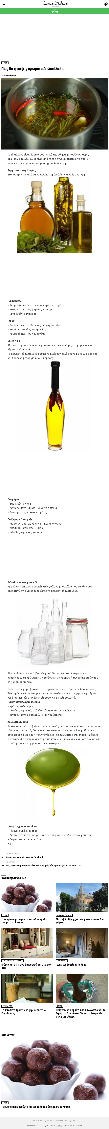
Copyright (44, 1125)
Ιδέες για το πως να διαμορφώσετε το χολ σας (26, 966)
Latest (54, 12)
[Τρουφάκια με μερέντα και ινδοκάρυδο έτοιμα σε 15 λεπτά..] (27, 897)
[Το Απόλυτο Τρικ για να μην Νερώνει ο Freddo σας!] (27, 988)
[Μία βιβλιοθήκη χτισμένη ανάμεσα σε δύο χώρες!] (82, 897)
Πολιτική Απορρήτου (73, 1125)
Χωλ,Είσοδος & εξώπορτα (12, 961)
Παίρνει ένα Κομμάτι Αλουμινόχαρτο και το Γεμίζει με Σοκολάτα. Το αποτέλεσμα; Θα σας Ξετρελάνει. (81, 1013)
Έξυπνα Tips (7, 1006)
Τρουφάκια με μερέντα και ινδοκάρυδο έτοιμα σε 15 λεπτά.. (24, 920)
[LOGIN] (106, 4)
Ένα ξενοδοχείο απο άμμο (71, 964)
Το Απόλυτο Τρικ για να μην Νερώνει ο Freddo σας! (23, 1011)
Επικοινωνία (32, 1125)
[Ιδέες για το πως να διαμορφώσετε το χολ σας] (27, 943)
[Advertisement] (54, 36)
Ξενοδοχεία (61, 961)
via (9, 843)
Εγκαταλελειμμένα (64, 915)
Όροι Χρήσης (56, 1125)
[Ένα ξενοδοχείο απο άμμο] (82, 943)
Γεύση (5, 915)
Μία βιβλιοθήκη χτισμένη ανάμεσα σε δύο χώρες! (80, 920)
